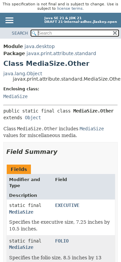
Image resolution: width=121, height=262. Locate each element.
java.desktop (40, 46)
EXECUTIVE (67, 205)
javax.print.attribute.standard (61, 53)
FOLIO (62, 241)
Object (33, 117)
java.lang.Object (22, 73)
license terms (70, 8)
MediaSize (15, 96)
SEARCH (20, 33)
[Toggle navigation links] (9, 21)
